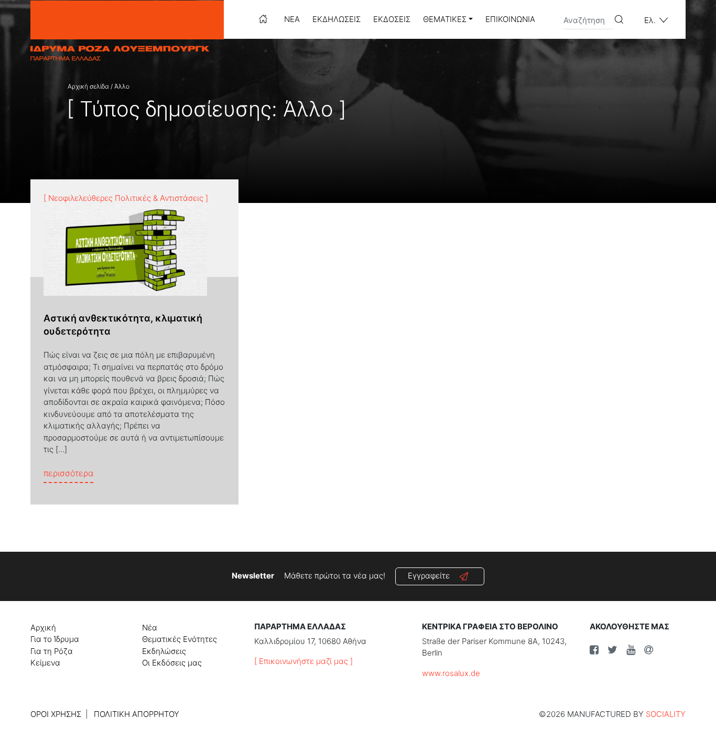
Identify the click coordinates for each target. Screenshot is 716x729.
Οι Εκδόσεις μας (172, 663)
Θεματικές (445, 19)
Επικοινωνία (510, 19)
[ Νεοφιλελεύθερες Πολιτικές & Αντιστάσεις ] (126, 198)
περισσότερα (68, 472)
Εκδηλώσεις (336, 19)
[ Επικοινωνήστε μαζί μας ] (303, 661)
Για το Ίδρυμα (54, 639)
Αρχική (43, 627)
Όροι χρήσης (55, 714)
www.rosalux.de (451, 673)
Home (263, 18)
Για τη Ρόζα (51, 651)
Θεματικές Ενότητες (179, 639)
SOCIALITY (666, 714)
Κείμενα (45, 663)
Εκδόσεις (391, 19)
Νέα (292, 19)
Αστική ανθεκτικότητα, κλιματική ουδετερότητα (123, 325)
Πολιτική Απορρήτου (136, 714)
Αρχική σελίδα (88, 86)
